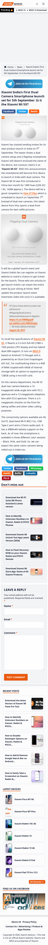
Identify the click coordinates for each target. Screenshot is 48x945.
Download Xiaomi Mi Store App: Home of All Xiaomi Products (17, 571)
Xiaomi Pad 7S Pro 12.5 (26, 872)
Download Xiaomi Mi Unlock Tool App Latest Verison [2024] (17, 537)
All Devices (35, 881)
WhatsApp (36, 468)
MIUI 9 (36, 351)
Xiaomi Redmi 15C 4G (25, 823)
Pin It (6, 478)
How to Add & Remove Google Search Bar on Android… (16, 758)
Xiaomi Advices (28, 934)
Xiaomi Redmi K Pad (24, 860)
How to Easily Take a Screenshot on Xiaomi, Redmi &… (16, 776)
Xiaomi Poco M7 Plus (25, 811)
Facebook (21, 468)
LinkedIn (31, 473)
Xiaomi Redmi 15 (23, 835)
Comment (10, 632)
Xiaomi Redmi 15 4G (24, 848)
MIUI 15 (22, 10)
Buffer (18, 473)
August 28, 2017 (17, 330)
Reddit (6, 473)
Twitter (7, 468)
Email (8, 619)
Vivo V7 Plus (30, 193)
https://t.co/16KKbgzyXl (21, 319)
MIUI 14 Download (38, 10)
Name (8, 605)
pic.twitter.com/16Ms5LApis (23, 323)
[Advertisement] (24, 37)
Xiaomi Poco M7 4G (24, 799)
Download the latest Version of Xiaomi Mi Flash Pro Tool (15, 703)
